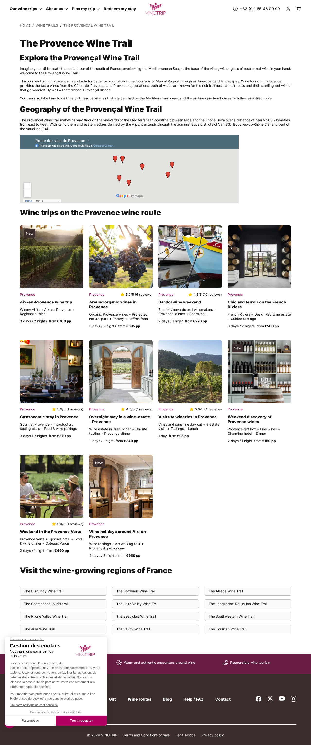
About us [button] (54, 8)
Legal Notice (185, 735)
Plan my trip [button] (83, 8)
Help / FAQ (193, 699)
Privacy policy (212, 735)
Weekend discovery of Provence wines (250, 419)
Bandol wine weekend (179, 302)
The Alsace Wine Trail (226, 591)
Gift (112, 699)
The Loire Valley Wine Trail (137, 604)
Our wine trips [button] (23, 8)
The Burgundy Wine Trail (43, 591)
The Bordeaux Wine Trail (135, 591)
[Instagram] (293, 699)
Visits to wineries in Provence (187, 416)
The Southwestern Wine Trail (231, 616)
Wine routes (139, 699)
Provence (27, 294)
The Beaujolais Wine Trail (136, 616)
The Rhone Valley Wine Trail (46, 616)
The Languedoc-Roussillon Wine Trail (238, 604)
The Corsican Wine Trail (227, 629)
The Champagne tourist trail (46, 604)
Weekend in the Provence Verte (50, 531)
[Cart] (298, 8)
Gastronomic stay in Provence (49, 416)
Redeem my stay (120, 8)
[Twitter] (270, 699)
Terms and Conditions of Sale (146, 735)
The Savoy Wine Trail (133, 629)
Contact (223, 699)
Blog (167, 699)
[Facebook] (258, 699)
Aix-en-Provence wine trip (46, 302)
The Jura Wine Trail (39, 629)
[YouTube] (282, 699)
